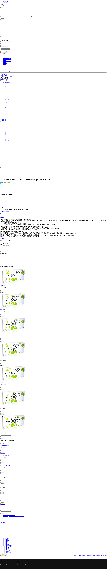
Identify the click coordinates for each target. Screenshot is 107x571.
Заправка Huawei (6, 543)
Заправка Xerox (6, 551)
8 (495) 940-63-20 (3, 120)
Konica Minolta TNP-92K (5, 475)
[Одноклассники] (4, 182)
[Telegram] (5, 182)
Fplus (6, 88)
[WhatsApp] (9, 182)
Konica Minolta (7, 92)
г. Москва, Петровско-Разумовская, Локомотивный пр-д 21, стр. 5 (7, 76)
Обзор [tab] (4, 201)
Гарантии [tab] (4, 203)
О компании (5, 66)
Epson (6, 87)
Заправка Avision (6, 536)
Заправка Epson (6, 540)
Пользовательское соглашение (8, 532)
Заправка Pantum (6, 548)
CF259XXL (2, 358)
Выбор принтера (3, 44)
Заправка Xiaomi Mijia (7, 552)
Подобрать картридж (4, 52)
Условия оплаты (8, 27)
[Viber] (7, 182)
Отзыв (1, 250)
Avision (6, 83)
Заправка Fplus (5, 541)
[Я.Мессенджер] (1, 182)
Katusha (6, 91)
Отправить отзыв (4, 253)
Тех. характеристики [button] (4, 211)
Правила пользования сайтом (8, 531)
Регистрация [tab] (5, 2)
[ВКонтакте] (2, 182)
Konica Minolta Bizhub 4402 (5, 198)
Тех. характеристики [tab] (7, 202)
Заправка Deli (5, 539)
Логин (1, 4)
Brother (6, 84)
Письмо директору (6, 71)
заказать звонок (10, 120)
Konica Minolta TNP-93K (5, 445)
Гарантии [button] (2, 217)
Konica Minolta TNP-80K (5, 495)
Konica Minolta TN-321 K (5, 455)
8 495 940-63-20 (12, 515)
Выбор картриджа (3, 50)
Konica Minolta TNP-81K (5, 485)
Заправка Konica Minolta (7, 545)
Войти (2, 7)
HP (5, 89)
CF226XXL (2, 382)
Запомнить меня (5, 6)
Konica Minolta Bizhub (6, 196)
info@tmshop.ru (3, 522)
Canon (6, 85)
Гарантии (4, 163)
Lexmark (6, 94)
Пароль (1, 5)
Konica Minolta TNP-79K (5, 506)
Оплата (4, 26)
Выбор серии (2, 42)
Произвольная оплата (9, 28)
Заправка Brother (6, 537)
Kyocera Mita (7, 93)
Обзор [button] (1, 207)
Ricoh (6, 96)
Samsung (6, 97)
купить (2, 292)
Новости (4, 68)
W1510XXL (2, 309)
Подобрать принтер (4, 46)
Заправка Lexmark (6, 547)
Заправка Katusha (6, 544)
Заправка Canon (6, 538)
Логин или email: (3, 15)
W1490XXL (2, 334)
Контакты (4, 31)
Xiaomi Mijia (7, 99)
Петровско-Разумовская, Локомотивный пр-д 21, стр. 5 (13, 516)
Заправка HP (5, 542)
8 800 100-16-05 (6, 515)
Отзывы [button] (2, 238)
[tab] (53, 207)
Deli (5, 86)
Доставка (4, 29)
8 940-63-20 (3, 74)
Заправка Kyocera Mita (7, 546)
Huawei (6, 90)
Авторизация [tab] (5, 1)
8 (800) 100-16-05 (3, 119)
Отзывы (4, 30)
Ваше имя (2, 243)
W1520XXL (2, 285)
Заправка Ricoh (5, 549)
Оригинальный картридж (5, 188)
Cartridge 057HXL (3, 431)
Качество (4, 67)
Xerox (6, 98)
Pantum (6, 95)
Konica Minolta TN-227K (5, 465)
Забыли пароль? (3, 8)
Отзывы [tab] (4, 204)
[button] (7, 82)
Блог (6, 25)
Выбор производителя (4, 40)
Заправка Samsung (6, 550)
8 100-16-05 (3, 73)
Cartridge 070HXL (3, 406)
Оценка (1, 244)
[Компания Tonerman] (4, 36)
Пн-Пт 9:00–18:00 (6, 32)
